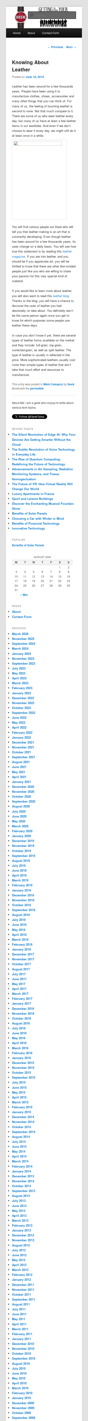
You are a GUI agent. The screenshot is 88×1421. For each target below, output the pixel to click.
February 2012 (22, 1274)
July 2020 (19, 811)
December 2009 (23, 1403)
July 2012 (19, 1250)
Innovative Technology (28, 528)
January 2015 (21, 1112)
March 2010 (20, 1388)
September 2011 (23, 1299)
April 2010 (19, 1383)
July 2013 (19, 1200)
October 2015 (21, 1072)
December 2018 (23, 895)
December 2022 (23, 698)
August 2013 (21, 1195)
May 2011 (18, 1319)
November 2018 (23, 900)
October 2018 (21, 905)
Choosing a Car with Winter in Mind (38, 518)
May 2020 (18, 821)
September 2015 (23, 1077)
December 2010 (23, 1343)
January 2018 (21, 949)
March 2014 (20, 1161)
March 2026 (20, 634)
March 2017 (20, 993)
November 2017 (23, 959)
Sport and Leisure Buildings (32, 498)
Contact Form (50, 33)
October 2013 (21, 1186)
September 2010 (23, 1358)
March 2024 (20, 648)
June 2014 (19, 1146)
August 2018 (21, 914)
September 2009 (23, 1417)
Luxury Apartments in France (33, 493)
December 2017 (23, 954)
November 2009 (23, 1408)
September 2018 (23, 910)
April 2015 (19, 1097)
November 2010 (23, 1348)
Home (17, 33)
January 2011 (21, 1339)
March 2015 (20, 1102)
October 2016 (21, 1018)
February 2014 (22, 1166)
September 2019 (23, 855)
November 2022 (23, 703)
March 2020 (20, 826)
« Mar (24, 595)
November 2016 (23, 1013)
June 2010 (19, 1373)
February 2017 (22, 998)
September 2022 (23, 712)
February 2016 (22, 1053)
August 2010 (21, 1363)
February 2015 (22, 1107)
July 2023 (19, 668)
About (31, 33)
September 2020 (23, 801)
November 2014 (23, 1121)
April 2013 (19, 1215)
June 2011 (19, 1314)
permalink (37, 388)
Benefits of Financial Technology (36, 523)
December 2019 (23, 841)
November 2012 (23, 1240)
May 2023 (18, 673)
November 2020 (23, 791)
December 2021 (23, 742)
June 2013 (19, 1205)
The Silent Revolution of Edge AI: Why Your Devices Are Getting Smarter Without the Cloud (44, 439)
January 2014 (21, 1171)
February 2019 (22, 885)
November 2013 (23, 1181)
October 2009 (21, 1412)
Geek (70, 384)
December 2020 (23, 786)
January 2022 (21, 737)
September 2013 (23, 1191)
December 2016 (23, 1008)
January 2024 (21, 653)
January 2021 (21, 781)
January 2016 (21, 1058)
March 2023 (20, 683)
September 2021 (23, 757)
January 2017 (21, 1003)
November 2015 (23, 1067)
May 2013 (18, 1210)
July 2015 (19, 1082)
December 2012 (23, 1235)
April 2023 (19, 678)
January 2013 (21, 1230)
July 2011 (19, 1309)
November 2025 (23, 638)
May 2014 (18, 1151)
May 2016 (18, 1038)
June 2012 (19, 1255)
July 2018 (19, 919)
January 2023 (21, 693)
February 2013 (22, 1225)
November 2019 (23, 845)
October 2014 (21, 1127)
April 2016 (19, 1043)
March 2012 (20, 1269)
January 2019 (21, 890)
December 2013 (23, 1176)
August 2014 (21, 1136)
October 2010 (21, 1353)
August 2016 (21, 1023)
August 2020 (21, 806)
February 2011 (22, 1334)
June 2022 (19, 717)
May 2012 (18, 1260)
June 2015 (19, 1087)
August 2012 (21, 1245)
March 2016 (20, 1048)
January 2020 (21, 836)
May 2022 (18, 722)
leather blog (61, 296)
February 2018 (22, 944)
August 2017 (21, 969)
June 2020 (19, 816)
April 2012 (19, 1265)
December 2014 (23, 1117)
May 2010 (18, 1378)
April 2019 (19, 875)
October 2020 (21, 796)
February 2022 (22, 732)
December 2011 (23, 1284)
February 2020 (22, 831)
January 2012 (21, 1279)
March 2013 (20, 1220)
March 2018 (20, 939)
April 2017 (19, 988)
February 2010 (22, 1393)
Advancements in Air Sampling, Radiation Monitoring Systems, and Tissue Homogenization (42, 474)
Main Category (53, 384)
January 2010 (21, 1398)
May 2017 (18, 984)
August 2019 (21, 860)
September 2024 (23, 643)
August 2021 (21, 762)
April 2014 (19, 1156)
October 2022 (21, 707)
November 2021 (23, 747)
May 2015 (18, 1092)
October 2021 (21, 752)
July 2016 (19, 1028)
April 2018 (19, 934)
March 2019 (20, 880)
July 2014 (19, 1141)
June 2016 (19, 1033)
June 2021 (19, 767)
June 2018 (19, 924)
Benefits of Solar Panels (29, 513)
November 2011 (23, 1289)
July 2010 (19, 1368)
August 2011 (21, 1304)
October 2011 (21, 1294)
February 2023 (22, 688)
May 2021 (18, 772)
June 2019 (19, 870)
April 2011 (19, 1324)
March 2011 (20, 1329)
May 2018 (18, 929)
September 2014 (23, 1132)
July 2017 (19, 974)
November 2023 (23, 658)
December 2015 (23, 1062)
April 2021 (19, 777)
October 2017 (21, 964)
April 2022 (19, 727)
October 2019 (21, 851)
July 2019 (19, 865)
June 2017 (19, 979)
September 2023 (23, 663)
